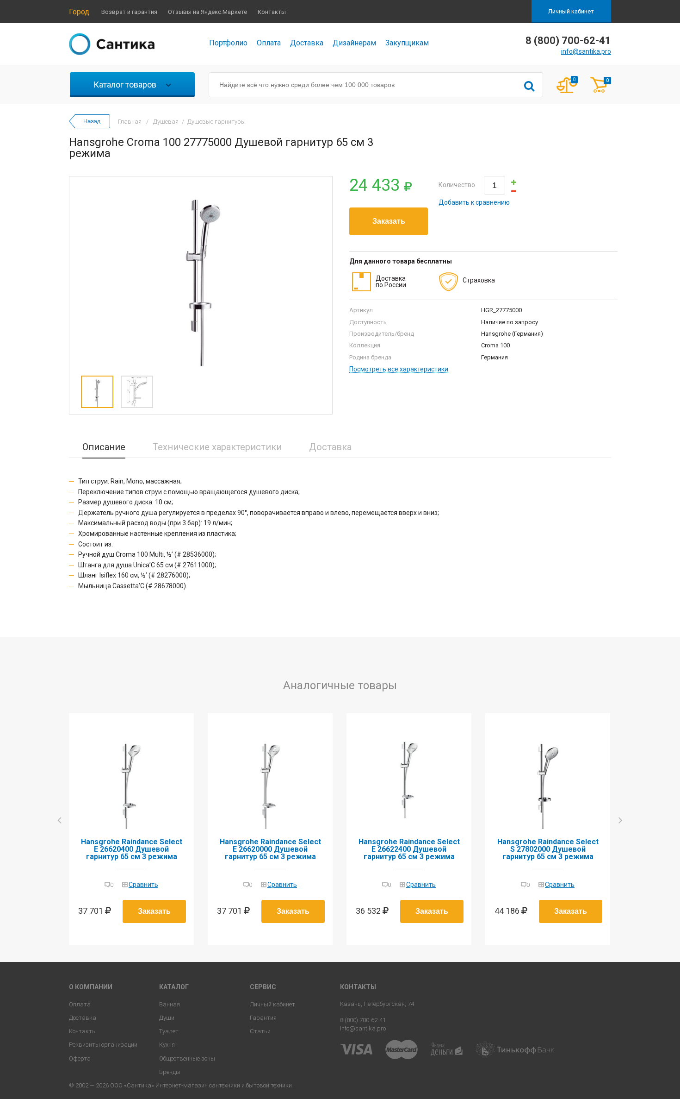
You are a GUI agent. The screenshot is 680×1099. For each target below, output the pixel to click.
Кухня (167, 1044)
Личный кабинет (571, 11)
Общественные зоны (187, 1058)
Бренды (169, 1071)
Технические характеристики (217, 446)
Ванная (169, 1004)
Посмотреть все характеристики (398, 369)
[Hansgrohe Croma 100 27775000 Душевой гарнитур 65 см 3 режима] (200, 273)
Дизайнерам (354, 42)
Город (79, 11)
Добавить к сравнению (474, 202)
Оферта (80, 1058)
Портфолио (228, 42)
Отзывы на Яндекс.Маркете (207, 11)
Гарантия (263, 1017)
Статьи (260, 1031)
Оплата (269, 42)
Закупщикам (407, 42)
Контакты (272, 11)
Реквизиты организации (103, 1044)
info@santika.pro (586, 51)
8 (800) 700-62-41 (363, 1020)
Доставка (306, 42)
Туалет (169, 1031)
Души (166, 1017)
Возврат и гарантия (129, 11)
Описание (103, 446)
